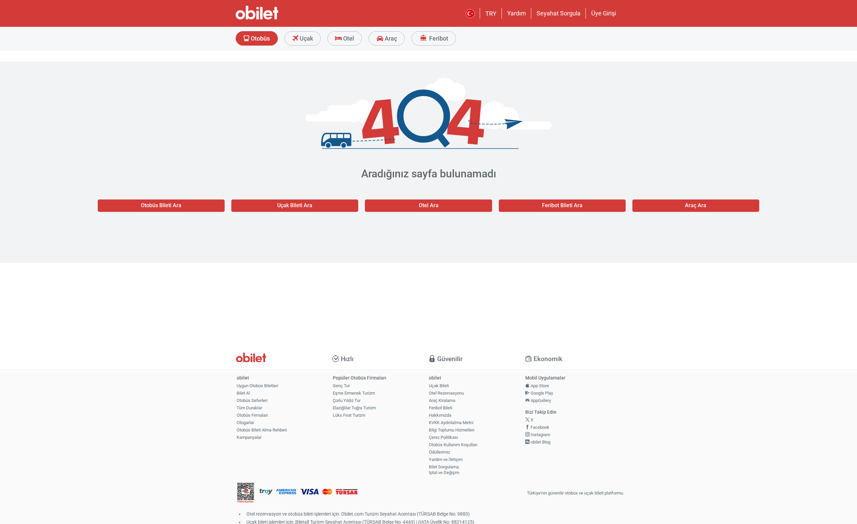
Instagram (540, 434)
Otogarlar (245, 422)
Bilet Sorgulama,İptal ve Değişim (444, 469)
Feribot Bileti (440, 407)
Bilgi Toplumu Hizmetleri (451, 429)
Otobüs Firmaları (252, 415)
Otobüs (259, 38)
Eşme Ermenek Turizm (354, 393)
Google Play (541, 393)
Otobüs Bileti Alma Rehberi (262, 429)
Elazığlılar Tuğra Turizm (354, 407)
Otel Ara (429, 205)
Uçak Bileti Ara (294, 205)
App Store (539, 385)
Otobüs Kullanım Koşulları (453, 444)
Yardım (516, 13)
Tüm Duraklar (249, 407)
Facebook (539, 427)
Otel (348, 38)
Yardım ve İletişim (446, 459)
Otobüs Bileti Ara (161, 205)
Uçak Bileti (439, 385)
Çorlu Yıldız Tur (347, 400)
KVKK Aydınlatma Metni (451, 422)
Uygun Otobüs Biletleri (257, 385)
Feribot (438, 38)
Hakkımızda (440, 415)
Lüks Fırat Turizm (349, 415)
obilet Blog (540, 442)
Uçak (305, 38)
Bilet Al (243, 393)
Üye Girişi (603, 13)
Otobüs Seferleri (252, 400)
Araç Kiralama (442, 400)
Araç (390, 38)
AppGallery (540, 400)
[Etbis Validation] (245, 493)
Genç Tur (341, 385)
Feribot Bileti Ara (562, 205)
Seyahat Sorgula (558, 13)
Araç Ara (695, 205)
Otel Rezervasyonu (446, 393)
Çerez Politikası (443, 437)
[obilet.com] (273, 18)
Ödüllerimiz (439, 452)
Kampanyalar (249, 437)
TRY (490, 13)
